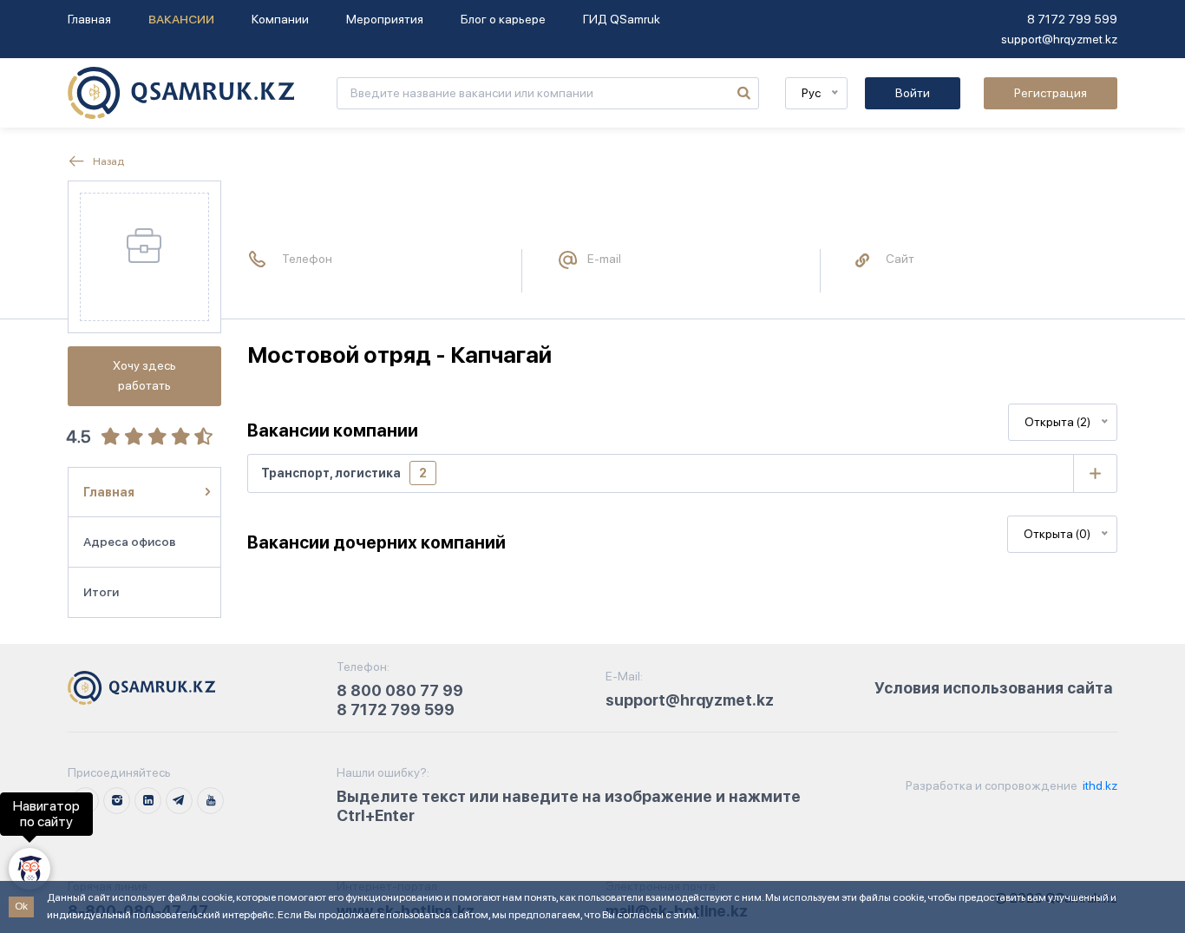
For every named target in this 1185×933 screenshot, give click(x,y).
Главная (89, 19)
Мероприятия (384, 19)
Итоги (101, 592)
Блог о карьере (503, 19)
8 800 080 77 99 (400, 690)
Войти (912, 93)
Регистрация (1050, 93)
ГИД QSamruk (621, 19)
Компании (280, 19)
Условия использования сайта (993, 688)
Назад (107, 161)
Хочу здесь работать (144, 375)
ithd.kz (1098, 785)
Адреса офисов (129, 542)
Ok (21, 906)
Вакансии (181, 19)
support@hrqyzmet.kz (1059, 39)
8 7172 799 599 (1072, 19)
